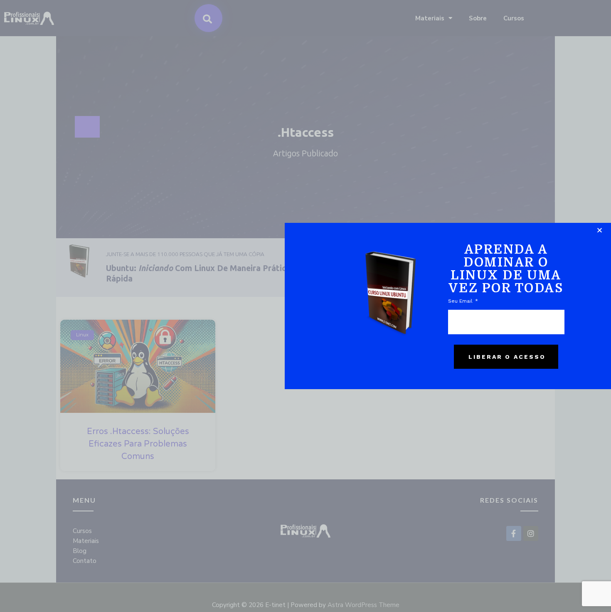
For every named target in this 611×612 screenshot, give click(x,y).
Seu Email (461, 301)
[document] (305, 306)
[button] (599, 230)
